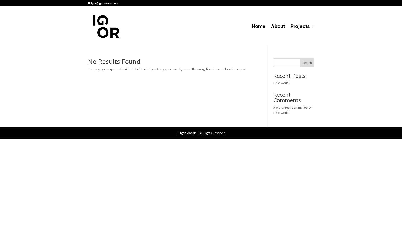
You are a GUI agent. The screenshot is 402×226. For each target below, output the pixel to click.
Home (258, 27)
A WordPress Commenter (290, 107)
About (278, 27)
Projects (300, 27)
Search (307, 63)
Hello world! (281, 83)
